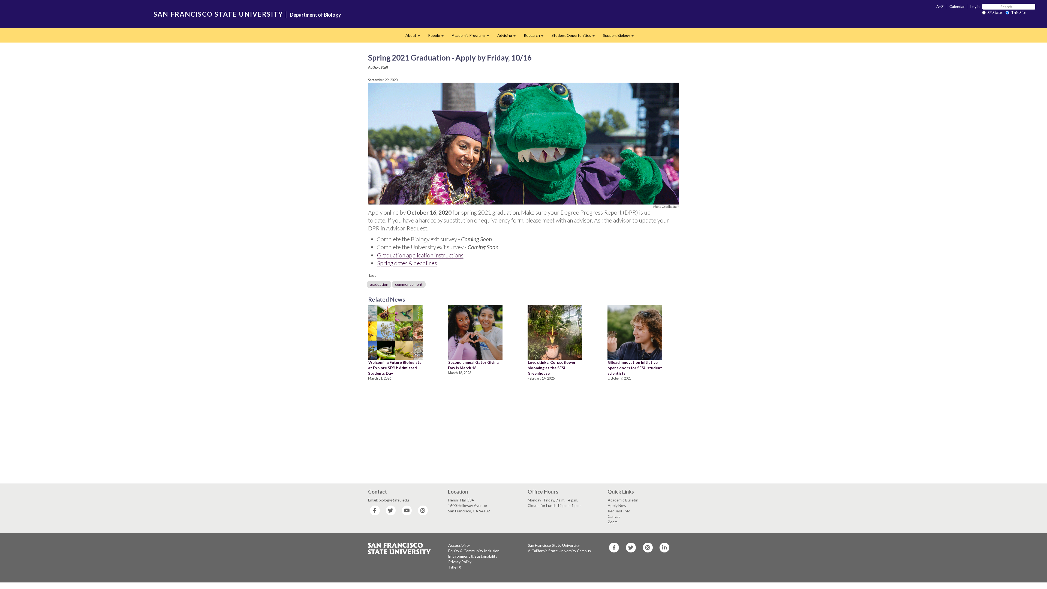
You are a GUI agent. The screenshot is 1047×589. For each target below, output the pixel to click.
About (414, 37)
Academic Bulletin (623, 500)
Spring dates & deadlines (407, 263)
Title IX (454, 567)
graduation (379, 284)
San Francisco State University (554, 545)
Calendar (957, 6)
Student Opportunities (575, 37)
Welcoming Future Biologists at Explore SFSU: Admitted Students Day (394, 367)
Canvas (614, 516)
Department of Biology (315, 15)
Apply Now (617, 505)
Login (975, 6)
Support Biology (620, 37)
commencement (409, 284)
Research (535, 37)
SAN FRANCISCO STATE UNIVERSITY (218, 14)
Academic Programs (472, 37)
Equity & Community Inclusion (474, 550)
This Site (1018, 12)
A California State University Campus (559, 550)
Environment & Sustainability (472, 556)
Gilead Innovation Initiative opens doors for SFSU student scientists (634, 367)
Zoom (613, 521)
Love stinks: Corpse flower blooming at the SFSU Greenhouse (552, 367)
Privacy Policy (459, 561)
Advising (508, 37)
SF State (995, 12)
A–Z (940, 6)
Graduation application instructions (420, 255)
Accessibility (459, 545)
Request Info (619, 511)
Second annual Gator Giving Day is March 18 (473, 365)
